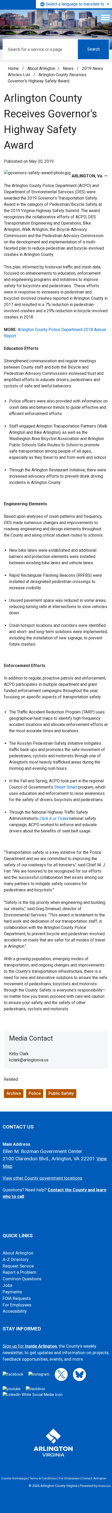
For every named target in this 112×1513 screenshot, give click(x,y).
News (68, 68)
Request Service (18, 1266)
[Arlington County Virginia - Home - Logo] (43, 22)
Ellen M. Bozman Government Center (42, 1151)
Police (35, 1093)
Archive (14, 1093)
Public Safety (61, 1093)
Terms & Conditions (43, 1478)
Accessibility (15, 1311)
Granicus (104, 1486)
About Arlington (41, 68)
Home (13, 68)
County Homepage (14, 1478)
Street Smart (65, 787)
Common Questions (22, 1278)
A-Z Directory (16, 1259)
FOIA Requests (17, 1298)
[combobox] (74, 4)
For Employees (17, 1304)
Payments (12, 1291)
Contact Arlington (93, 1478)
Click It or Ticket (53, 818)
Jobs (7, 1285)
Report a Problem (19, 1272)
